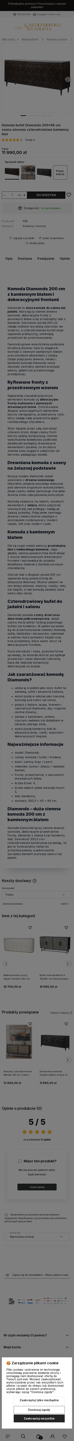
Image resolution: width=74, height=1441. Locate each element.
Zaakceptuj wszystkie (39, 1418)
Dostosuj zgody (39, 1410)
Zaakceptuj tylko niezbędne (39, 1400)
